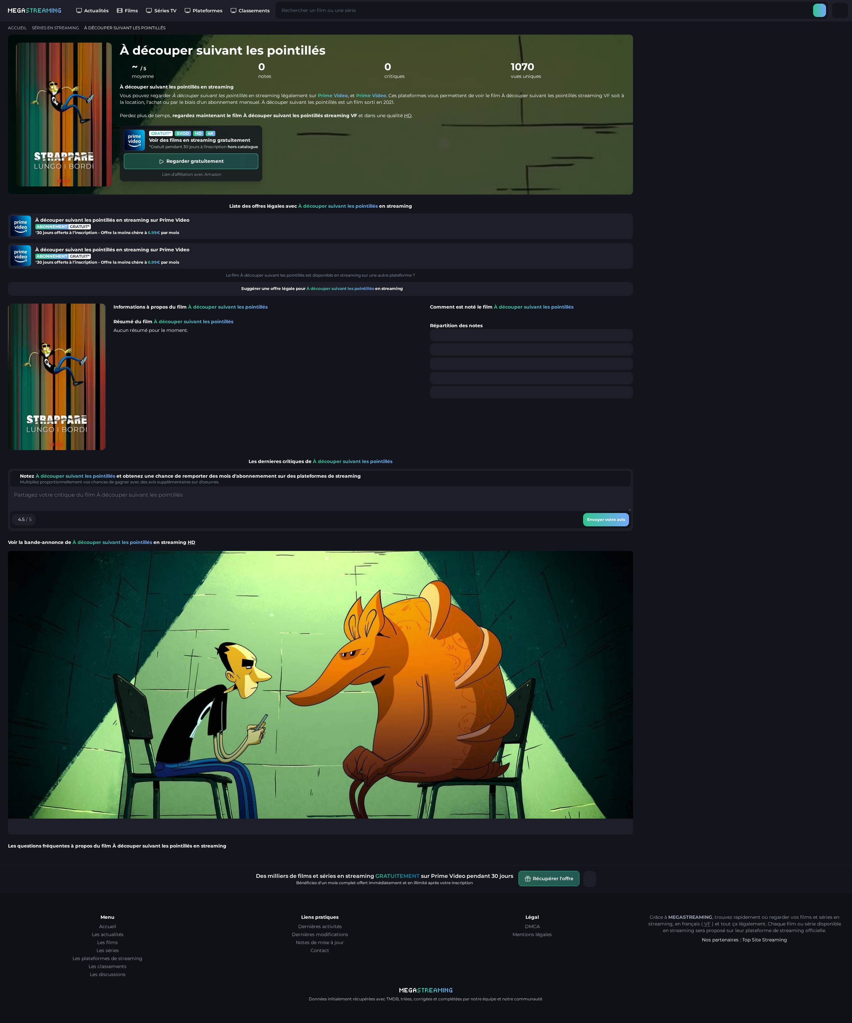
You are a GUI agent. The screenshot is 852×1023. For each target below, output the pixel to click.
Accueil (17, 27)
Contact (320, 950)
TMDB (392, 998)
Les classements (107, 966)
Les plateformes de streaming (107, 958)
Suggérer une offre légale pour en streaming (322, 288)
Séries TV (165, 11)
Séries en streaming (55, 27)
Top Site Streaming (764, 940)
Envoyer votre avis (606, 519)
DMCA (532, 926)
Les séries (108, 950)
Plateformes (207, 11)
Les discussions (107, 974)
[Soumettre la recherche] (819, 10)
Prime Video (333, 96)
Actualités (96, 11)
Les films (107, 942)
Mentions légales (532, 934)
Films (131, 11)
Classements (254, 11)
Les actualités (107, 934)
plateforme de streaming (775, 930)
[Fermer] (589, 879)
